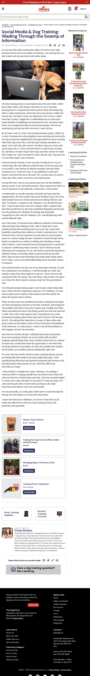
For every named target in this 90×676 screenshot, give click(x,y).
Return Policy (11, 656)
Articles (56, 610)
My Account (58, 607)
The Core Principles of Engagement (76, 196)
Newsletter (57, 623)
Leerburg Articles (35, 25)
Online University (60, 604)
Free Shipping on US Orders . (45, 2)
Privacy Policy (54, 670)
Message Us (58, 633)
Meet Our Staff (12, 636)
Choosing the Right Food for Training (77, 231)
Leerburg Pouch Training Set (36, 484)
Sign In (83, 9)
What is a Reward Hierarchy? (74, 213)
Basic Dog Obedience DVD (78, 54)
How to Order (11, 653)
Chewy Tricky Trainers (33, 419)
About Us (10, 633)
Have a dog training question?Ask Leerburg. (36, 569)
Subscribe (33, 605)
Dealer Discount (12, 639)
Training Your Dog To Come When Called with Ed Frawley (41, 441)
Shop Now (28, 428)
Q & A (55, 614)
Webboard (57, 617)
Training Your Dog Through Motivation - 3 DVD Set (78, 83)
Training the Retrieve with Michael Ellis (78, 141)
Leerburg (5, 25)
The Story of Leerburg (78, 156)
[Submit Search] (86, 16)
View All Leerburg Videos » (78, 235)
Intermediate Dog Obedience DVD (78, 113)
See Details (29, 492)
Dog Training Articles (18, 25)
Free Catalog (58, 620)
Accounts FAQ (12, 650)
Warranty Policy (12, 660)
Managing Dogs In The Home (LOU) (38, 462)
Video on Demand (60, 601)
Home (55, 598)
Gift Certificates (12, 642)
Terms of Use (66, 670)
